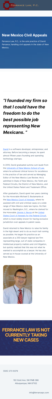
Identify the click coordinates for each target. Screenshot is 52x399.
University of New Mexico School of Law (25, 168)
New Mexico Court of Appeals (20, 199)
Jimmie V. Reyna (24, 212)
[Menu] (48, 5)
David (5, 149)
